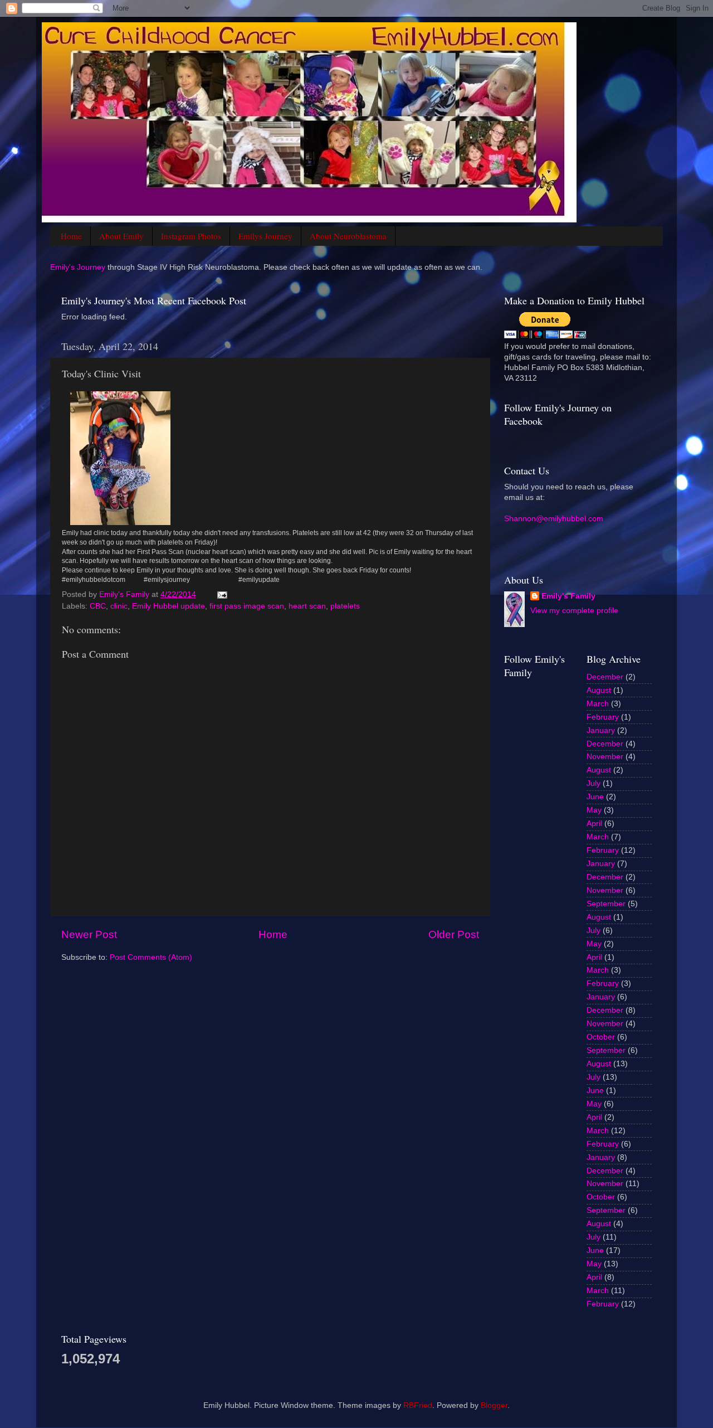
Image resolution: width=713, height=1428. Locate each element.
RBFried (417, 1405)
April (594, 823)
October (601, 1037)
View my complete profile (574, 610)
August (599, 690)
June (595, 797)
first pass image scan (246, 606)
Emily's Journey (77, 267)
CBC (98, 606)
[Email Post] (221, 594)
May (594, 810)
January (601, 730)
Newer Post (89, 934)
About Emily (121, 235)
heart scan (307, 606)
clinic (119, 606)
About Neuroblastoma (348, 235)
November (605, 756)
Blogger (494, 1405)
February (603, 717)
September (606, 904)
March (598, 704)
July (593, 783)
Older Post (453, 934)
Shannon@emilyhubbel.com (553, 518)
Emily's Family (568, 596)
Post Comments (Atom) (151, 957)
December (605, 677)
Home (71, 235)
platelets (345, 606)
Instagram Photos (191, 235)
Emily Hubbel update (168, 606)
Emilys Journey (265, 235)
